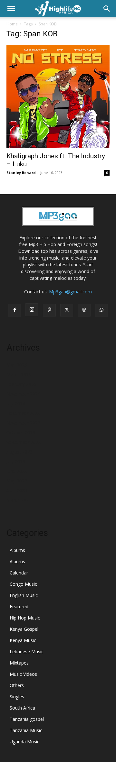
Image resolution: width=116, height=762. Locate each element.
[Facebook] (14, 310)
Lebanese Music (27, 651)
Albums (17, 550)
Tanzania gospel (27, 719)
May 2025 (16, 365)
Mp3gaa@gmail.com (70, 292)
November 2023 (23, 423)
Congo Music (23, 584)
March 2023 (18, 500)
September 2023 (23, 442)
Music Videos (23, 674)
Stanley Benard (21, 172)
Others (17, 685)
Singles (17, 696)
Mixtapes (19, 663)
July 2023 (15, 461)
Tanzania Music (26, 730)
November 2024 (23, 394)
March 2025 (18, 375)
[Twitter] (66, 310)
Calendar (19, 573)
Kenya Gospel (24, 629)
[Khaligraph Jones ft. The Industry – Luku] (58, 96)
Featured (19, 606)
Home (12, 24)
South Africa (22, 708)
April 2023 (16, 490)
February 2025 (21, 384)
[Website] (84, 310)
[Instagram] (31, 309)
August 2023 (19, 452)
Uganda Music (24, 742)
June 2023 (16, 471)
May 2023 (16, 481)
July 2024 (15, 403)
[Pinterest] (49, 310)
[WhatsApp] (101, 310)
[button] (11, 8)
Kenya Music (23, 640)
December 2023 (23, 413)
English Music (24, 595)
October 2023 (20, 432)
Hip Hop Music (25, 618)
